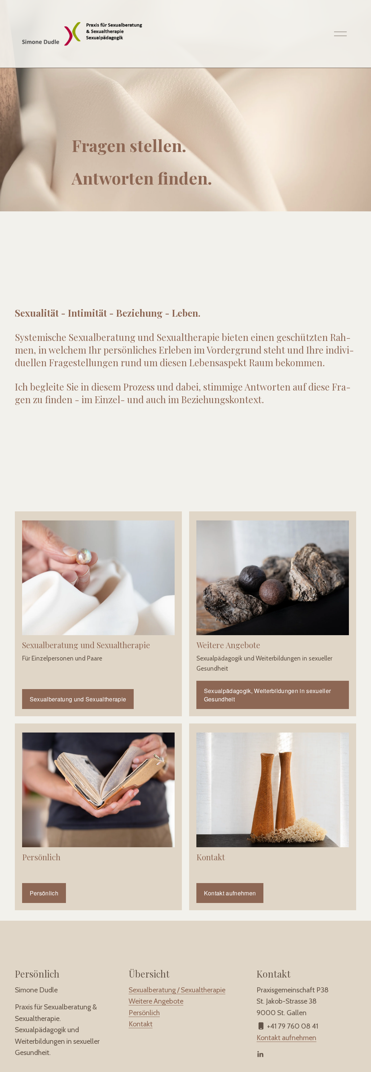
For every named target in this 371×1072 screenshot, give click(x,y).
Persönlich (44, 893)
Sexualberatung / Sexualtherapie (177, 990)
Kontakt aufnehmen (230, 893)
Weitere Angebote (156, 1001)
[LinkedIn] (260, 1054)
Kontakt (141, 1024)
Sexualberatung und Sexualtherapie (78, 699)
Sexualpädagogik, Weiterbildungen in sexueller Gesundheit (267, 695)
